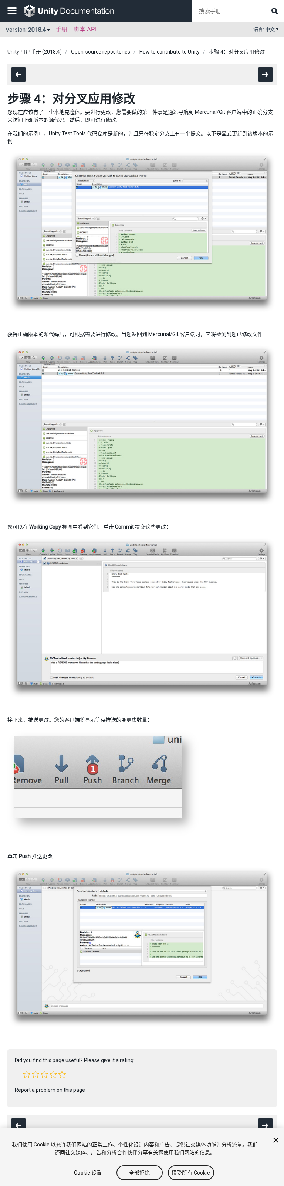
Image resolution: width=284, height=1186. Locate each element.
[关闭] (275, 1140)
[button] (26, 1074)
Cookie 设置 (88, 1173)
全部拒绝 (139, 1173)
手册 (61, 29)
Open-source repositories (100, 52)
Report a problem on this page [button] (50, 1090)
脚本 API (85, 29)
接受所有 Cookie (191, 1173)
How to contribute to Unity (169, 52)
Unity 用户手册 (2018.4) (34, 52)
